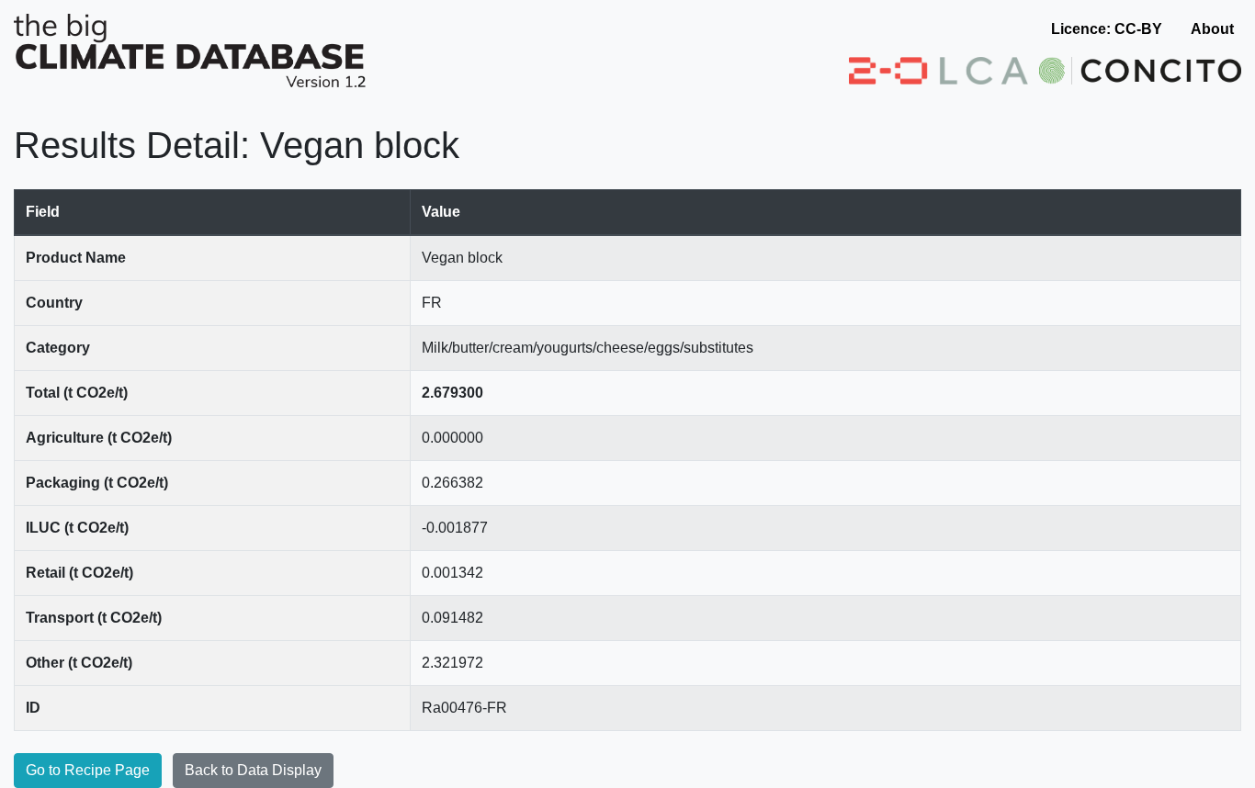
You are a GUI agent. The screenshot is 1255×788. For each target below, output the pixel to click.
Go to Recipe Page (88, 770)
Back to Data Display (253, 770)
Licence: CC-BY (1106, 29)
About (1212, 29)
